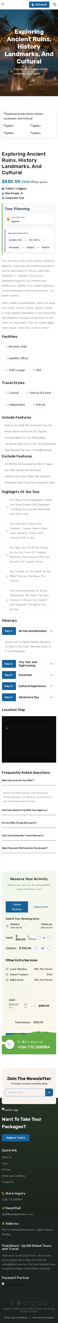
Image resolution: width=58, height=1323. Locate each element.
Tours (5, 1163)
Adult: (20, 938)
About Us (7, 1157)
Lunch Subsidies (31, 969)
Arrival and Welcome (26, 631)
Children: (18, 948)
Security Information (43, 1317)
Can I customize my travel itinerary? (23, 835)
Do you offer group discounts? (19, 822)
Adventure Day (22, 697)
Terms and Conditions (13, 1176)
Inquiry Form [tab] (41, 907)
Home (5, 71)
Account (41, 4)
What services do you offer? (18, 780)
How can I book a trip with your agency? (24, 810)
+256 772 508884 (33, 1047)
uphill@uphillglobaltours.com (17, 1214)
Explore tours (15, 1137)
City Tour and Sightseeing (21, 663)
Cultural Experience (25, 686)
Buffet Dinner (31, 980)
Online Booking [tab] (17, 907)
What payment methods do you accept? (25, 848)
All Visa (6, 1169)
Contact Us (8, 1182)
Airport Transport (31, 974)
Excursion (18, 675)
